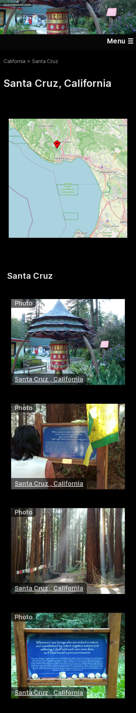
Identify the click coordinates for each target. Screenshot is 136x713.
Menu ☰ (120, 41)
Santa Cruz (31, 379)
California (14, 61)
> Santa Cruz (42, 61)
